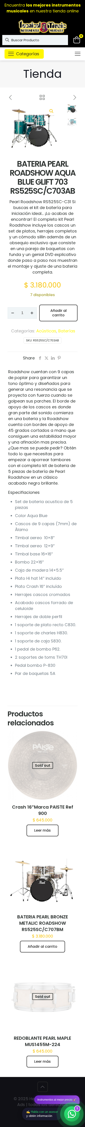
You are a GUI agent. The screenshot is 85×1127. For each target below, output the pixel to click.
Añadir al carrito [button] (42, 946)
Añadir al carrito (58, 313)
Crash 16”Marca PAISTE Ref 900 (42, 810)
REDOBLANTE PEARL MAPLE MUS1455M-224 (42, 1041)
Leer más (42, 830)
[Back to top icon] (42, 1087)
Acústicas (46, 331)
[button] (51, 111)
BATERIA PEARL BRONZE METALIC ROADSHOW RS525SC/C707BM (42, 923)
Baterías (66, 331)
